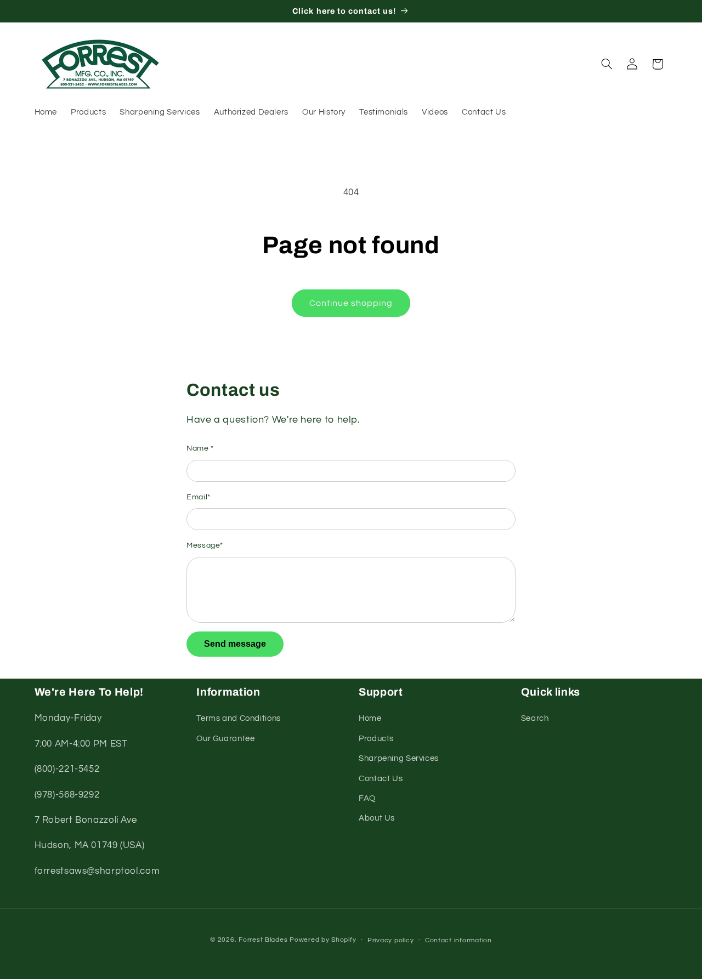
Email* (198, 497)
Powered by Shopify (323, 940)
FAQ (367, 798)
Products (376, 739)
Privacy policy (390, 940)
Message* (204, 545)
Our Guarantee (225, 739)
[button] (606, 64)
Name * (200, 448)
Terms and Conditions (238, 718)
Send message (235, 643)
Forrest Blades (263, 940)
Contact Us (381, 779)
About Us (377, 818)
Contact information (458, 940)
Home (370, 718)
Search (535, 718)
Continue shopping (351, 303)
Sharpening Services (399, 758)
